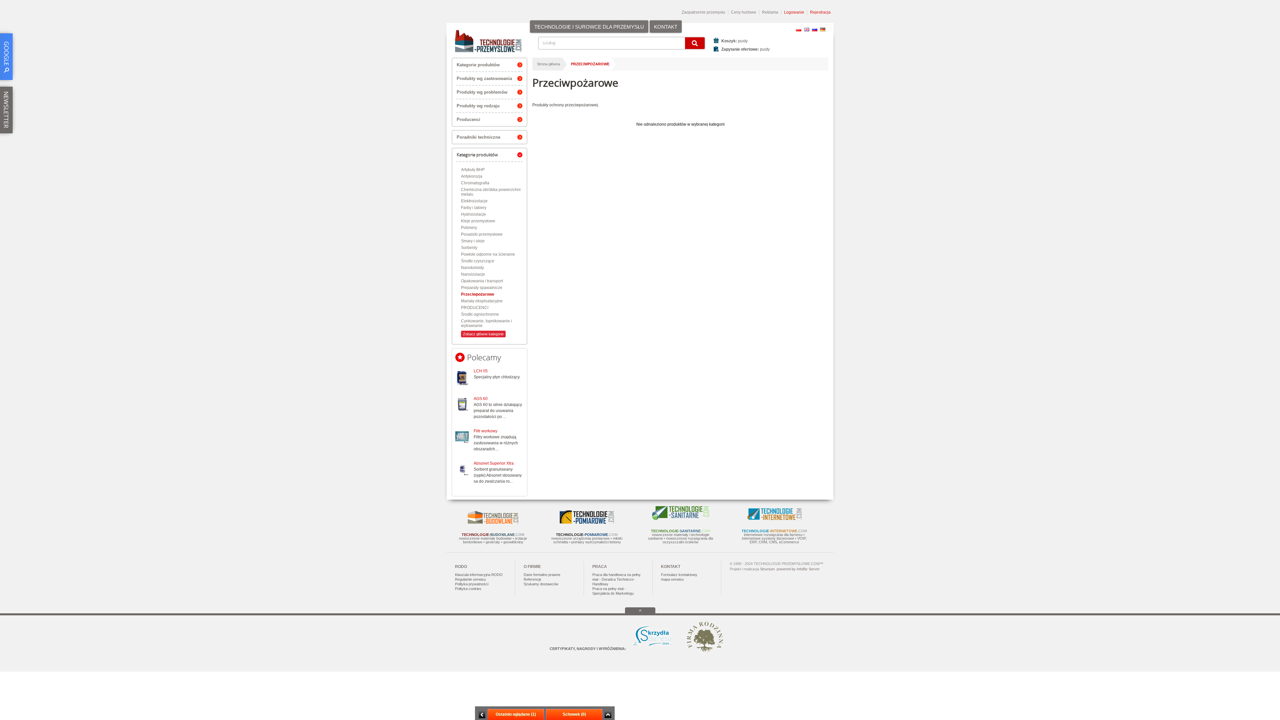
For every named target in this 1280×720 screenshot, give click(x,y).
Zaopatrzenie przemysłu (703, 12)
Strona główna (548, 64)
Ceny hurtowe (743, 12)
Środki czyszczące (477, 261)
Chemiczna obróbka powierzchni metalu (491, 192)
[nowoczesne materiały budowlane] (493, 522)
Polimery (469, 227)
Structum (767, 569)
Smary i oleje (473, 241)
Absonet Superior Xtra (494, 463)
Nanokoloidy (472, 267)
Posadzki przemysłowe (482, 234)
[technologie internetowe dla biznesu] (774, 518)
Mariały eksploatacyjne (482, 301)
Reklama (770, 12)
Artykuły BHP (473, 169)
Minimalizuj (482, 715)
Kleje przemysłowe (478, 221)
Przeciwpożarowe (477, 294)
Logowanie (794, 12)
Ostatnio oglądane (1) (516, 714)
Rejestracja (820, 12)
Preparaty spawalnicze (481, 287)
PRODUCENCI (474, 307)
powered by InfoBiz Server (798, 569)
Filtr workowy (485, 431)
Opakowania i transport (482, 281)
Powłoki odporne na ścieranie (488, 254)
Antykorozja (471, 176)
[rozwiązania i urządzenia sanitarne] (680, 518)
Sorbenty (469, 247)
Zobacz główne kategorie (483, 334)
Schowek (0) (574, 714)
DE (822, 29)
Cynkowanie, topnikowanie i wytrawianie (486, 323)
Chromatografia (475, 183)
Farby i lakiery (473, 207)
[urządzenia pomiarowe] (587, 522)
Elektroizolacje (474, 201)
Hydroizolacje (473, 214)
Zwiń (608, 715)
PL (798, 29)
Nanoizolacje (473, 274)
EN (806, 29)
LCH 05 (481, 371)
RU (814, 29)
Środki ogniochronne (480, 314)
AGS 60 (481, 398)
